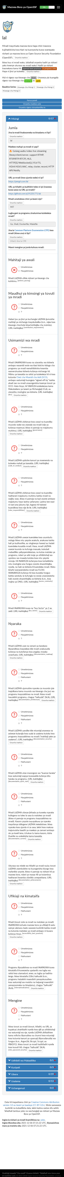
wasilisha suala (9, 1176)
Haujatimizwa (19, 270)
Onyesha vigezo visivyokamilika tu (32, 107)
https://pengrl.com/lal (18, 182)
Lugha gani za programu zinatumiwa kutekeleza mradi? (29, 214)
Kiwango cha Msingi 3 (11, 91)
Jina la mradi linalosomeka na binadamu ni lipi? (29, 133)
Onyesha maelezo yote (32, 104)
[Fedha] (34, 78)
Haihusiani (19, 677)
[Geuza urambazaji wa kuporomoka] (58, 7)
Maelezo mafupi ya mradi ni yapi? (23, 147)
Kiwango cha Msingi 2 (45, 87)
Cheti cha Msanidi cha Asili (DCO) (31, 377)
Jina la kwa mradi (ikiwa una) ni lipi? (30, 231)
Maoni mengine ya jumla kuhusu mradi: (26, 247)
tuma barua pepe (53, 1173)
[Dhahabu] (38, 81)
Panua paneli (32, 100)
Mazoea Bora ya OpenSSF (22, 7)
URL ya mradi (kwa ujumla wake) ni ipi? (26, 178)
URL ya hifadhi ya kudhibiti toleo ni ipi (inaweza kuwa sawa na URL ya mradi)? (30, 188)
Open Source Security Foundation (41, 1176)
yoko (42, 1120)
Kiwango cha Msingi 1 (26, 87)
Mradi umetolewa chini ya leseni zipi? (25, 199)
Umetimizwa (19, 267)
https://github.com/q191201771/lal (24, 194)
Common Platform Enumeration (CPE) (31, 230)
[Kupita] (28, 81)
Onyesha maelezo (21, 58)
